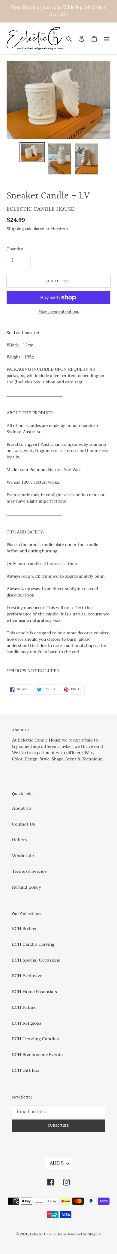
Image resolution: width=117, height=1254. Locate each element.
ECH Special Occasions (36, 960)
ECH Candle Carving (33, 944)
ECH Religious (26, 1023)
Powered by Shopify (84, 1234)
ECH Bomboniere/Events (37, 1055)
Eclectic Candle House (48, 1234)
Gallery (19, 840)
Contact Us (23, 824)
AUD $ (57, 1163)
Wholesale (23, 856)
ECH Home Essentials (34, 992)
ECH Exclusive (27, 976)
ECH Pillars (24, 1007)
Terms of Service (29, 871)
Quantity (15, 249)
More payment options (58, 312)
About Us (22, 808)
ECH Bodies (24, 928)
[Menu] (106, 38)
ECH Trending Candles (35, 1039)
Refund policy (26, 887)
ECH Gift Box (25, 1070)
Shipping (15, 228)
